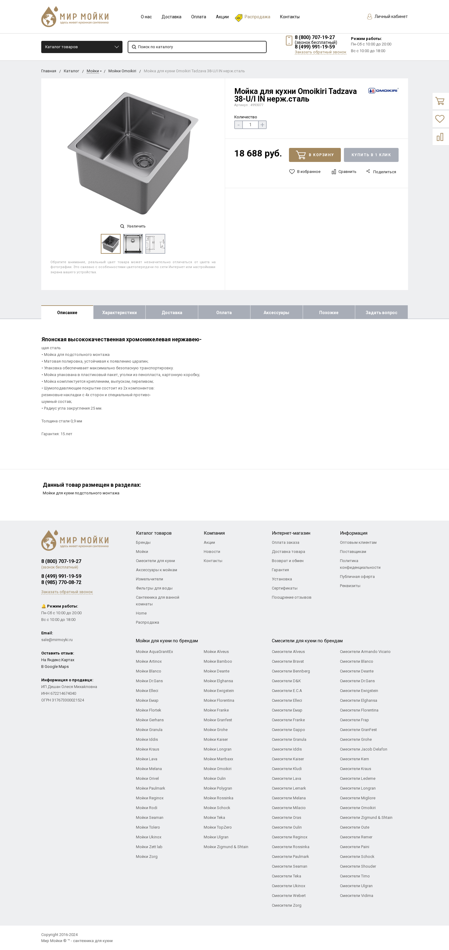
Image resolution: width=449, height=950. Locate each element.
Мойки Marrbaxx (218, 759)
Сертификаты (285, 588)
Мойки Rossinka (218, 798)
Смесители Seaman (289, 866)
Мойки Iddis (147, 739)
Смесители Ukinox (288, 886)
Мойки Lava (146, 759)
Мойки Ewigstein (219, 690)
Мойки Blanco (148, 671)
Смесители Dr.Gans (357, 681)
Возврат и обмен (288, 560)
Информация (353, 533)
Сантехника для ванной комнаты (157, 600)
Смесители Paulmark (290, 856)
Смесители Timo (355, 876)
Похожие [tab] (328, 312)
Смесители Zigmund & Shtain (366, 817)
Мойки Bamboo (218, 661)
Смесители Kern (354, 759)
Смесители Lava (286, 778)
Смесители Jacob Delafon (363, 749)
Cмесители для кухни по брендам (307, 640)
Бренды (143, 542)
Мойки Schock (217, 807)
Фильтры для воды (154, 588)
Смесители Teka (286, 876)
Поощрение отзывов (292, 597)
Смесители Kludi (287, 768)
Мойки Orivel (147, 778)
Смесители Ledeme (357, 778)
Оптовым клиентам (358, 542)
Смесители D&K (286, 681)
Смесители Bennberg (291, 671)
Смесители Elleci (287, 700)
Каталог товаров (61, 47)
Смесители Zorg (286, 905)
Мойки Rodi (146, 807)
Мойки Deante (216, 671)
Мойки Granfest (218, 720)
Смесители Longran (358, 788)
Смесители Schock (357, 856)
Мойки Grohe (216, 729)
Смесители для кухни (155, 560)
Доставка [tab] (172, 312)
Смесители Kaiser (288, 759)
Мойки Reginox (149, 798)
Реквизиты (350, 585)
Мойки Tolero (148, 827)
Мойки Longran (218, 749)
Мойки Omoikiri (122, 71)
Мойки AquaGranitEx (154, 651)
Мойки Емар (147, 700)
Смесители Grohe (356, 739)
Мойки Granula (149, 729)
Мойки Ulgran (216, 837)
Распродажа (257, 16)
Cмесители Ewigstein (359, 690)
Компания (214, 533)
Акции (222, 16)
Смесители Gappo (288, 729)
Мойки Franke (216, 710)
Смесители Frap (354, 720)
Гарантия (280, 570)
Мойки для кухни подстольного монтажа (81, 493)
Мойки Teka (214, 817)
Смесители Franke (288, 720)
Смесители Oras (286, 817)
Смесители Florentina (359, 710)
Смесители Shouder (358, 866)
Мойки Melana (149, 768)
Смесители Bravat (288, 661)
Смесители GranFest (358, 729)
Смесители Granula (289, 739)
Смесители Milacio (289, 807)
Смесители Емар (287, 710)
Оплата (198, 16)
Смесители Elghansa (358, 700)
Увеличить (135, 226)
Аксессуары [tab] (276, 312)
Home (141, 613)
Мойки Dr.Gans (149, 681)
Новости (212, 551)
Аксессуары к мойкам (156, 570)
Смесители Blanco (356, 661)
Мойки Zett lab (149, 846)
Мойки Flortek (148, 710)
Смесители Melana (289, 798)
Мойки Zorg (147, 856)
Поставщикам (353, 551)
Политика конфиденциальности (360, 564)
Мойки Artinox (149, 661)
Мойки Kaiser (216, 739)
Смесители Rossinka (290, 846)
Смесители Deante (357, 671)
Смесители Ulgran (356, 886)
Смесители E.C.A (287, 690)
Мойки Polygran (218, 788)
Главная (48, 71)
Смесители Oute (354, 827)
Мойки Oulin (215, 778)
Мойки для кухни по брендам (167, 640)
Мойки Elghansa (218, 681)
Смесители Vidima (356, 895)
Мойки (93, 71)
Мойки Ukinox (148, 837)
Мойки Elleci (147, 690)
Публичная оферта (357, 576)
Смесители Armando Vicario (365, 651)
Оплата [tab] (224, 312)
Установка (282, 579)
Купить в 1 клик (371, 155)
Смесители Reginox (289, 837)
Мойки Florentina (219, 700)
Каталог (71, 71)
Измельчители (149, 579)
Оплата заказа (285, 542)
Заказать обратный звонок (320, 52)
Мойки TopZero (218, 827)
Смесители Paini (354, 846)
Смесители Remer (356, 837)
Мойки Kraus (147, 749)
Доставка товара (288, 551)
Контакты (290, 16)
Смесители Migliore (357, 798)
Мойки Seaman (149, 817)
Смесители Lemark (289, 788)
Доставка (171, 16)
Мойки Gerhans (150, 720)
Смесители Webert (289, 895)
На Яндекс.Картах (57, 660)
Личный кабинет (391, 16)
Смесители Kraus (355, 768)
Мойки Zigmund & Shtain (226, 846)
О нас (146, 16)
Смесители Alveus (288, 651)
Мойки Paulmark (150, 788)
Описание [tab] (67, 312)
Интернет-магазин (291, 533)
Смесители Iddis (287, 749)
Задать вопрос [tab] (381, 312)
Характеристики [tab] (119, 312)
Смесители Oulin (287, 827)
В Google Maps (55, 666)
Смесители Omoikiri (358, 807)
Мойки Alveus (216, 651)
